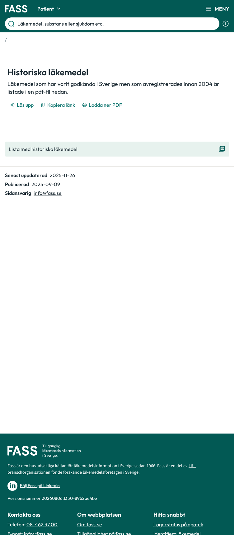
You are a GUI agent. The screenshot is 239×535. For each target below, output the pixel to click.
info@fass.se (48, 193)
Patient (45, 9)
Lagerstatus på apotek (178, 524)
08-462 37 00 (42, 524)
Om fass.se (89, 524)
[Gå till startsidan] (16, 8)
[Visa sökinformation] (225, 23)
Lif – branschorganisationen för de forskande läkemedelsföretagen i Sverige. (101, 469)
